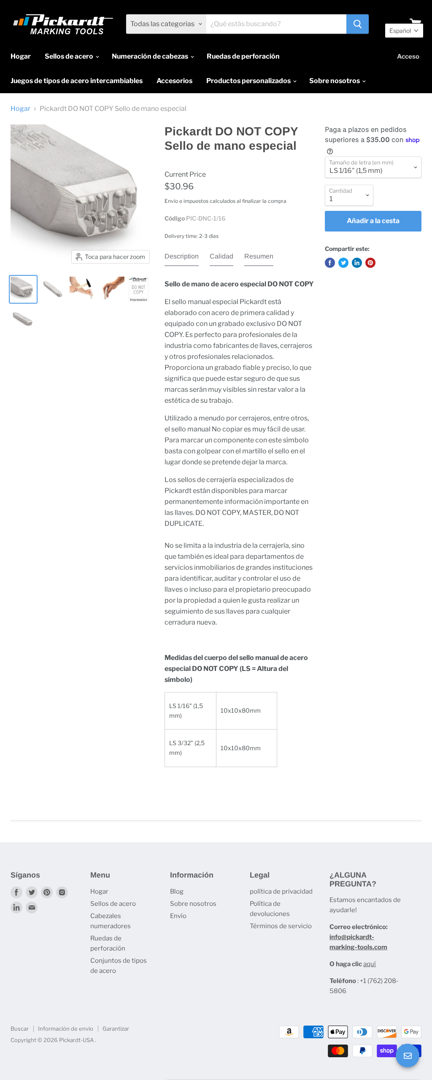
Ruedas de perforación (243, 56)
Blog (177, 891)
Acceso (408, 56)
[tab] (182, 258)
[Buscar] (357, 24)
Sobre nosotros (335, 81)
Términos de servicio (281, 926)
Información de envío (65, 1028)
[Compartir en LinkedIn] (357, 263)
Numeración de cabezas (150, 56)
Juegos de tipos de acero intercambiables (77, 81)
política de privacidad (281, 891)
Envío (178, 916)
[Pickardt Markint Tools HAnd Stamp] (82, 289)
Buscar (20, 1028)
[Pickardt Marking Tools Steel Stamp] (23, 289)
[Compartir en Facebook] (330, 263)
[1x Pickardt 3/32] (52, 289)
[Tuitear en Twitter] (343, 263)
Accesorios (174, 81)
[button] (404, 31)
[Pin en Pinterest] (370, 263)
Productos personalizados (249, 81)
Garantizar (116, 1028)
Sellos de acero (69, 56)
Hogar (21, 56)
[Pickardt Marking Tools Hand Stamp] (23, 318)
